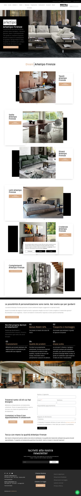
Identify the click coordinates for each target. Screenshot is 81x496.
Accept (51, 251)
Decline (40, 251)
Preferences (30, 251)
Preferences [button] (45, 248)
